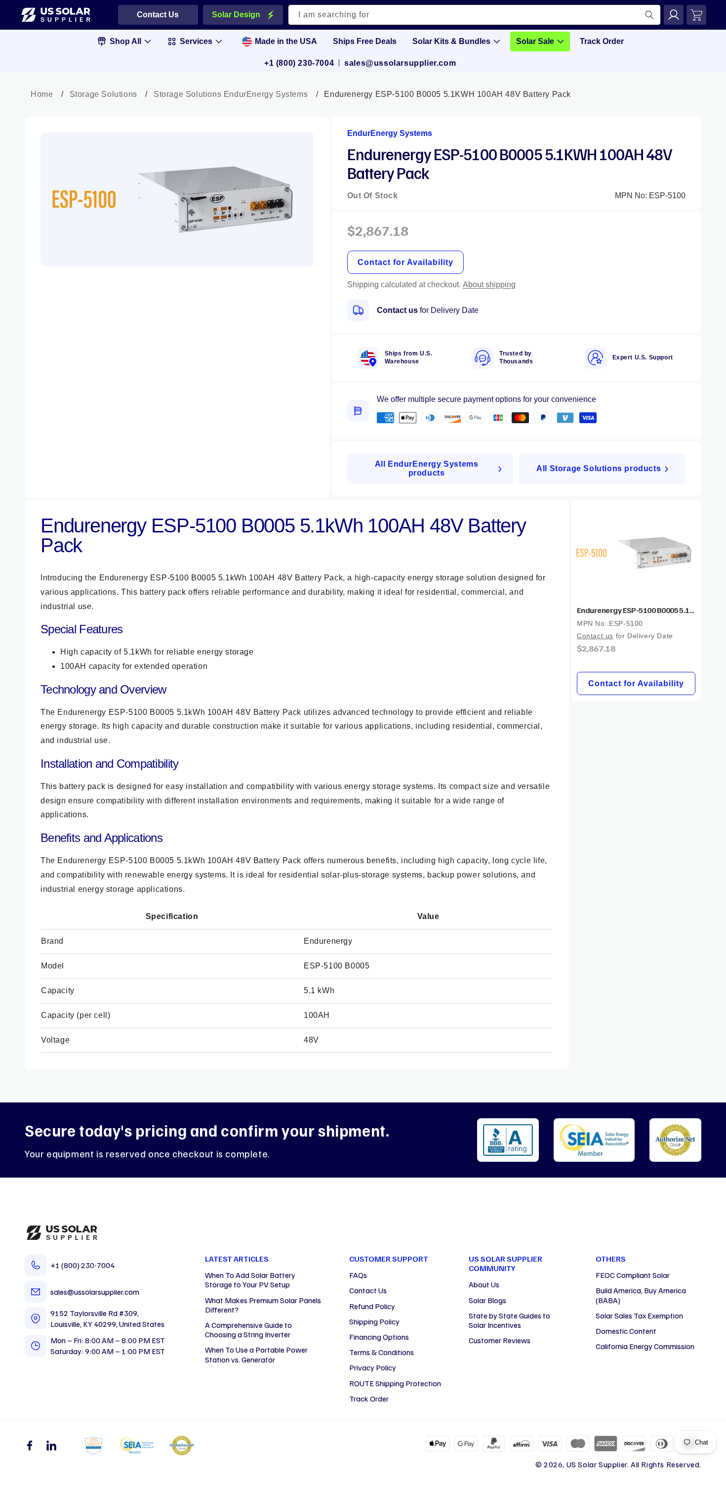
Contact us (397, 310)
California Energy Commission (645, 1346)
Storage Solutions (103, 94)
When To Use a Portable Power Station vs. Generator (256, 1354)
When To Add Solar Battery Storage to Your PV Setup (250, 1279)
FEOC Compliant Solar (633, 1275)
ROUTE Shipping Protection (395, 1383)
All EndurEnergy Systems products (427, 468)
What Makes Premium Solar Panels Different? (263, 1305)
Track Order (369, 1399)
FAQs (358, 1275)
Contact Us (368, 1290)
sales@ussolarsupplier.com (400, 63)
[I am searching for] (649, 15)
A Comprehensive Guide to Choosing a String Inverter (248, 1329)
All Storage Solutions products (598, 468)
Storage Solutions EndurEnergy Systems (231, 94)
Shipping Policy (374, 1321)
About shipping (489, 284)
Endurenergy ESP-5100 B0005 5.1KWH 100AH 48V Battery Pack (636, 610)
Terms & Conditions (381, 1352)
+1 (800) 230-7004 (299, 63)
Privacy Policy (372, 1367)
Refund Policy (372, 1306)
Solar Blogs (487, 1300)
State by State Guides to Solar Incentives (509, 1320)
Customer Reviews (499, 1340)
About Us (484, 1284)
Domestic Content (626, 1331)
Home (42, 94)
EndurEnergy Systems (389, 133)
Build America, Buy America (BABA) (641, 1295)
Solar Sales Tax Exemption (639, 1315)
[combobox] (474, 15)
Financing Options (379, 1337)
